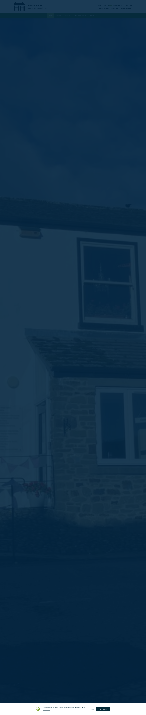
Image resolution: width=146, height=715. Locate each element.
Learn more (46, 710)
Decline (93, 709)
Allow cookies (103, 709)
